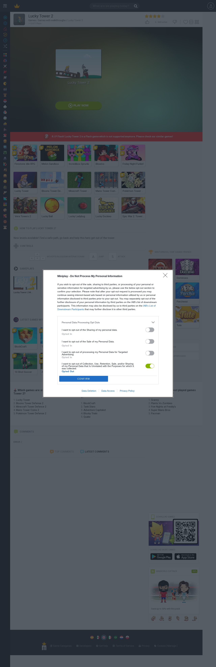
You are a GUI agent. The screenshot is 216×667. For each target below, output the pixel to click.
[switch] (149, 329)
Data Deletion (89, 390)
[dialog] (108, 333)
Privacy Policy (127, 390)
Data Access (108, 390)
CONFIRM (83, 379)
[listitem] (108, 322)
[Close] (166, 276)
